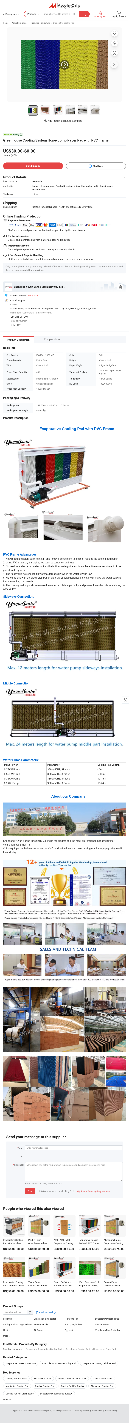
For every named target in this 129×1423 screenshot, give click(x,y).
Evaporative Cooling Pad (63, 23)
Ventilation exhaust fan (45, 1318)
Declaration (97, 1410)
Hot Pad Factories (42, 1378)
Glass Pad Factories (102, 1378)
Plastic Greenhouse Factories (72, 1378)
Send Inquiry (33, 165)
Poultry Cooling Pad (44, 1386)
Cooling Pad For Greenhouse (20, 1393)
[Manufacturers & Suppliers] (64, 5)
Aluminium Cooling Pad (102, 1386)
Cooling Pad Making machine (17, 1324)
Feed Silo (7, 1318)
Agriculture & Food (20, 23)
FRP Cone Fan (71, 1318)
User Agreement (82, 1410)
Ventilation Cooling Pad (17, 1386)
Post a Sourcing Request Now (93, 1191)
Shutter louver (102, 1324)
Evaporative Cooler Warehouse (21, 1363)
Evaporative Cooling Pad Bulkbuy (56, 1393)
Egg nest (68, 1330)
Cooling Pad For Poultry (72, 1386)
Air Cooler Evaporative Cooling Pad (59, 1363)
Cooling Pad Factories (16, 1378)
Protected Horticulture (40, 23)
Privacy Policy (111, 1410)
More (6, 1399)
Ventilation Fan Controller (107, 1330)
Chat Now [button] (98, 166)
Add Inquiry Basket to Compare (65, 120)
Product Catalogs (47, 1312)
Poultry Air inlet (41, 1324)
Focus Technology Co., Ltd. (44, 1410)
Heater (6, 1330)
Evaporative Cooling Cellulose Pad (99, 1363)
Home (5, 23)
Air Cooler (38, 1330)
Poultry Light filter (73, 1324)
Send (30, 1191)
